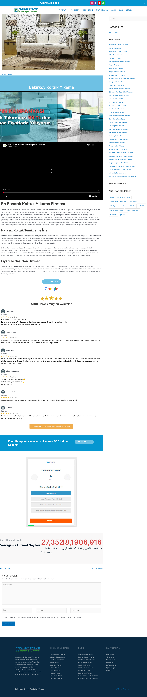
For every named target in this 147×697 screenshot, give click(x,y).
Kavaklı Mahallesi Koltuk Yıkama (120, 89)
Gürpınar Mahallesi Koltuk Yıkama (120, 92)
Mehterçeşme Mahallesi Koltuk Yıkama (122, 176)
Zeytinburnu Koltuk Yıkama (118, 45)
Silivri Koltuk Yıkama (116, 55)
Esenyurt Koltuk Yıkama (117, 105)
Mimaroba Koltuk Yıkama (117, 173)
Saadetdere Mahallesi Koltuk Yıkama (121, 166)
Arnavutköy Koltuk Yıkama (118, 149)
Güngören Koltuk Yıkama (117, 82)
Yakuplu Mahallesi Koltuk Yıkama (120, 159)
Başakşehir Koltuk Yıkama (118, 132)
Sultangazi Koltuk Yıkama (118, 51)
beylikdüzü (133, 201)
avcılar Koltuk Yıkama (123, 197)
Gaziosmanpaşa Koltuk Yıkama (119, 95)
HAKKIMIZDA (74, 10)
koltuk (141, 206)
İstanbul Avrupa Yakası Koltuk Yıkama (122, 78)
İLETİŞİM (129, 10)
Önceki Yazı (5, 568)
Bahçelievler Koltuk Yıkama (118, 139)
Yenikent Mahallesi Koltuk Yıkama (120, 156)
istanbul (132, 206)
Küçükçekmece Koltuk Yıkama (119, 62)
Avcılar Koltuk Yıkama (116, 146)
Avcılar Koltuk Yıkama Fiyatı (118, 201)
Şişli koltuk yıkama (115, 48)
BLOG (121, 10)
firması (125, 206)
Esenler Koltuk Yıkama (117, 109)
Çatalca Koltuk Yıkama (116, 112)
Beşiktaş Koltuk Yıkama (117, 126)
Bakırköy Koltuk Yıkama (117, 136)
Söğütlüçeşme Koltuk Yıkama (119, 163)
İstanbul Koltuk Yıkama (117, 75)
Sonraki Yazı (97, 568)
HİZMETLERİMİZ (87, 10)
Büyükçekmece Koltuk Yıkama (119, 116)
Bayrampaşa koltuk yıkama (118, 129)
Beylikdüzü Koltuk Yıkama (118, 122)
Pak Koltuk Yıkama (115, 58)
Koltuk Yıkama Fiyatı (132, 210)
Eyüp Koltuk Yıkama (116, 102)
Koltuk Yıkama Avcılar (116, 210)
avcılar (112, 197)
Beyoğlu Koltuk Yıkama (117, 119)
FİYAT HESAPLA (102, 10)
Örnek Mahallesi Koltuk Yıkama (120, 170)
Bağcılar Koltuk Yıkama (117, 143)
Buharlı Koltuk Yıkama (116, 85)
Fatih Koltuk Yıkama (116, 99)
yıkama (123, 214)
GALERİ (113, 10)
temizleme (113, 214)
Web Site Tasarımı (124, 689)
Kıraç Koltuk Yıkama (116, 68)
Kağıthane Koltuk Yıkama (117, 72)
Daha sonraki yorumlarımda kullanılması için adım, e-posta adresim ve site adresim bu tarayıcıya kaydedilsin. (43, 618)
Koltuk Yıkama (7, 74)
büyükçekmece (115, 206)
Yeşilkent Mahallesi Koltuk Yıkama (121, 153)
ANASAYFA (63, 10)
